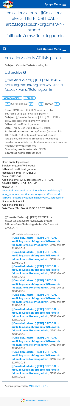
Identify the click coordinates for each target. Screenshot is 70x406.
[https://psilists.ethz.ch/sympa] (8, 4)
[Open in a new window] (24, 72)
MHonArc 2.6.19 (38, 386)
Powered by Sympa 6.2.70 (37, 400)
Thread (29, 98)
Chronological (12, 98)
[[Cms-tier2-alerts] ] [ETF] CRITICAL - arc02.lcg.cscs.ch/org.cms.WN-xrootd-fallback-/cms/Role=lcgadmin (36, 241)
